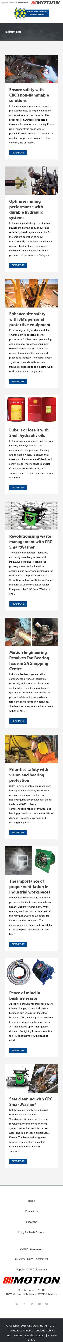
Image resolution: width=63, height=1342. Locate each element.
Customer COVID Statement (31, 1258)
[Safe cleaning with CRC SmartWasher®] (31, 1078)
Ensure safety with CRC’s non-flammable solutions (29, 95)
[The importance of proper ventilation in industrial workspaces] (31, 860)
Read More (18, 153)
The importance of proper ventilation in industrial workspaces (29, 887)
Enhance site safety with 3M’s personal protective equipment (30, 319)
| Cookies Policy (43, 1330)
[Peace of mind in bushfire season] (31, 972)
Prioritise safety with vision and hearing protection (28, 775)
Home (31, 1200)
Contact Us (31, 1211)
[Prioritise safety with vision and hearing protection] (31, 749)
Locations (31, 1221)
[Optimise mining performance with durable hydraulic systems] (31, 180)
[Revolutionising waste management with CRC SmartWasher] (31, 515)
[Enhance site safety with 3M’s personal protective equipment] (31, 293)
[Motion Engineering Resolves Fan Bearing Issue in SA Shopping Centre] (31, 632)
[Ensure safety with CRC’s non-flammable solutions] (31, 69)
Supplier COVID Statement (31, 1269)
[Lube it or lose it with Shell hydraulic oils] (31, 409)
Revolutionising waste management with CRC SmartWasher (30, 542)
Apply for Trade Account (31, 1232)
